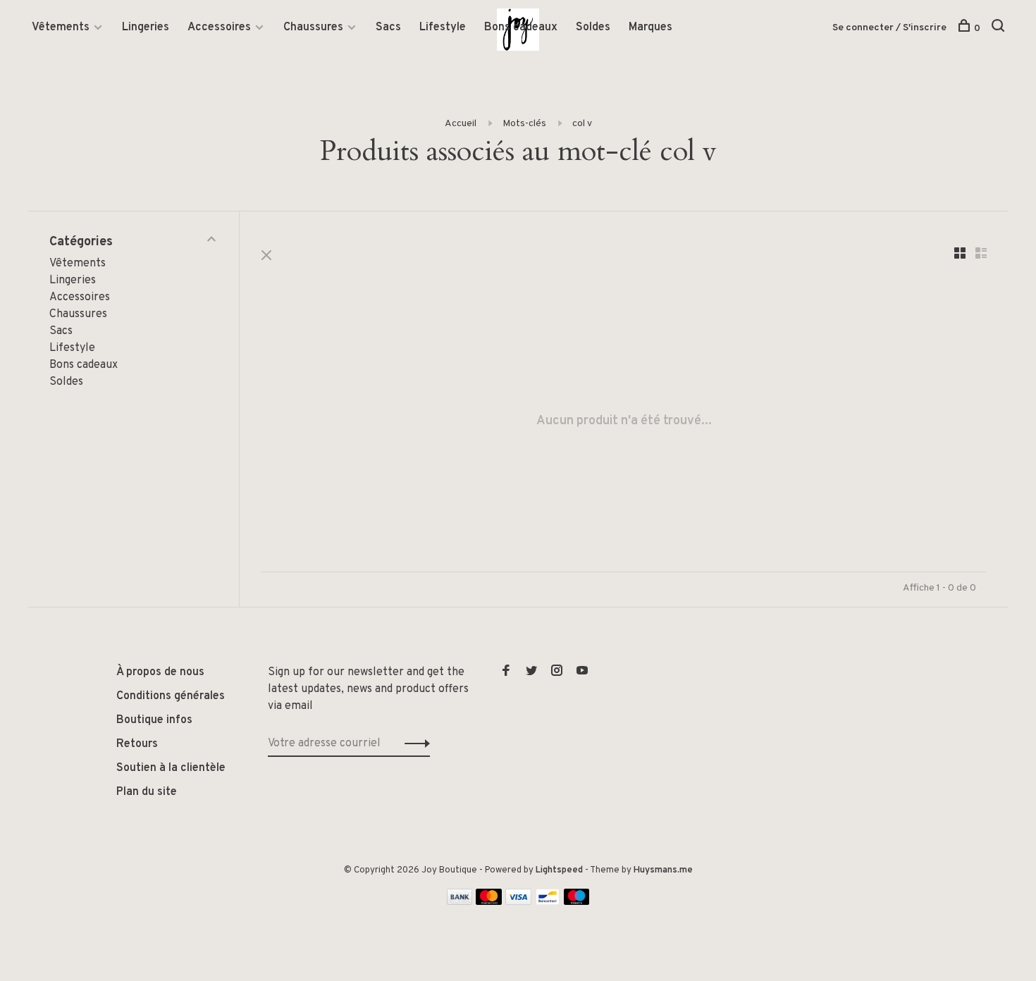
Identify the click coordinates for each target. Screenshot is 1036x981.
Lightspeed (559, 870)
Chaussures (313, 27)
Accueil (460, 124)
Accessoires (219, 27)
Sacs (388, 27)
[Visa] (518, 902)
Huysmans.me (663, 870)
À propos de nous (160, 672)
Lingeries (145, 27)
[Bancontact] (547, 902)
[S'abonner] (413, 743)
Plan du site (146, 792)
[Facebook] (506, 672)
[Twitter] (531, 672)
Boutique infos (154, 720)
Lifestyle (442, 27)
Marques (650, 27)
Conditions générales (170, 696)
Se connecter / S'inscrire (889, 28)
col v (582, 124)
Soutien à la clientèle (171, 768)
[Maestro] (577, 902)
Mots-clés (524, 124)
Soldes (593, 27)
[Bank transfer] (460, 902)
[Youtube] (582, 672)
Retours (137, 744)
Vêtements (61, 27)
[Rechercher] (1000, 29)
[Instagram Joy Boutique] (556, 672)
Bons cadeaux (520, 27)
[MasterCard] (489, 902)
